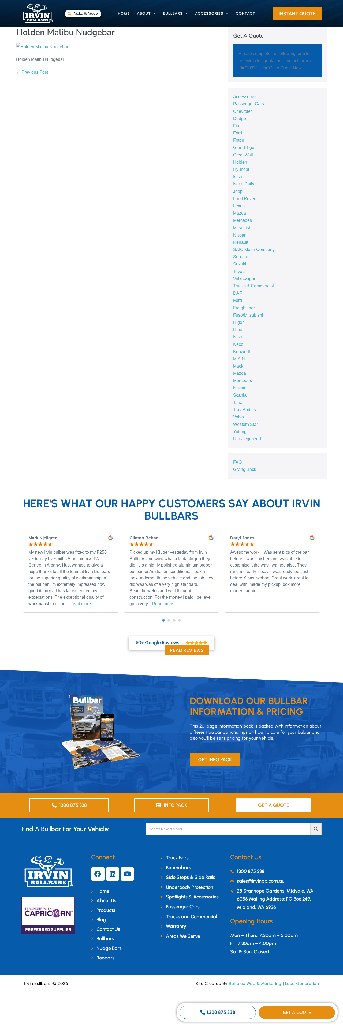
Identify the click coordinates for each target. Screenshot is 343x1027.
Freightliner (244, 308)
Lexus (239, 206)
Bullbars (173, 13)
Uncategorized (247, 439)
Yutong (240, 431)
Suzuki (239, 264)
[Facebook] (98, 874)
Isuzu (238, 176)
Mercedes (242, 220)
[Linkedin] (112, 874)
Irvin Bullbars (37, 983)
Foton (238, 140)
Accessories (209, 13)
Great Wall (243, 155)
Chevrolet (242, 111)
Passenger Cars (248, 104)
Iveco (238, 344)
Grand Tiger (244, 147)
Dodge (239, 118)
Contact (245, 13)
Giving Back (244, 469)
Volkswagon (244, 278)
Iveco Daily (243, 184)
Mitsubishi (242, 228)
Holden (240, 162)
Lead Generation (302, 983)
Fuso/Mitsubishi (248, 315)
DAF (237, 293)
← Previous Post (32, 72)
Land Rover (244, 198)
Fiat (236, 125)
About (144, 13)
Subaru (240, 256)
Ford (237, 133)
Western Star (245, 424)
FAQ (237, 462)
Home (124, 13)
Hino (237, 329)
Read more (80, 603)
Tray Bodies (244, 409)
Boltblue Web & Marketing (255, 983)
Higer (238, 322)
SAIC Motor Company (254, 249)
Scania (240, 395)
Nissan (240, 235)
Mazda (239, 213)
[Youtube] (127, 874)
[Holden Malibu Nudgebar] (42, 46)
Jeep (238, 191)
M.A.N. (239, 359)
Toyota (239, 271)
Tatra (238, 402)
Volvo (238, 417)
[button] (163, 620)
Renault (240, 242)
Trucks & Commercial (253, 286)
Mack (238, 366)
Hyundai (241, 169)
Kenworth (242, 351)
